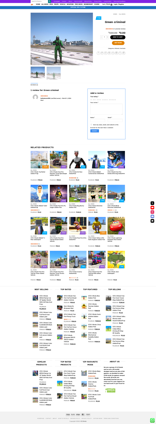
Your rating (94, 97)
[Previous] (34, 39)
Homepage (57, 1)
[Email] (152, 221)
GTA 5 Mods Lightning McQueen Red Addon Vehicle (115, 239)
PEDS (51, 4)
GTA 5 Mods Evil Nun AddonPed (75, 172)
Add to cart (118, 37)
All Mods (122, 14)
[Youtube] (152, 207)
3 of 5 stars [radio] (98, 100)
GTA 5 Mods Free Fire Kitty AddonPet (77, 238)
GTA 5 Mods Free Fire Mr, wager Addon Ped (58, 206)
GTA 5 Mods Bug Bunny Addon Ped (76, 206)
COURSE (96, 4)
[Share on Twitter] (102, 53)
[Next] (89, 39)
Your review (94, 102)
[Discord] (152, 216)
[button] (107, 4)
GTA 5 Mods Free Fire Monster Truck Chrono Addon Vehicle (57, 273)
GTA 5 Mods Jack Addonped (113, 272)
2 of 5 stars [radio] (94, 100)
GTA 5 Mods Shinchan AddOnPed (95, 206)
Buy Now (118, 43)
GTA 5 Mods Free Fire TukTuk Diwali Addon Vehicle (57, 239)
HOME (38, 4)
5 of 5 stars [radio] (112, 100)
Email (110, 117)
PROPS (56, 4)
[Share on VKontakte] (113, 53)
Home (115, 14)
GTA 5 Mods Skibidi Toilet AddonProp (39, 206)
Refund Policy (88, 1)
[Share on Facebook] (98, 53)
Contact (64, 1)
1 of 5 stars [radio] (91, 100)
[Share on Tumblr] (120, 53)
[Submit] (49, 1)
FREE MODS (79, 4)
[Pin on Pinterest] (109, 53)
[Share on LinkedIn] (116, 53)
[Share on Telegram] (123, 53)
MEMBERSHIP (88, 4)
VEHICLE (62, 4)
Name (92, 117)
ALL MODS (44, 4)
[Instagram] (152, 212)
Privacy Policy (98, 1)
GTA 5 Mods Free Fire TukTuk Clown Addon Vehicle (37, 273)
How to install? (78, 1)
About (70, 1)
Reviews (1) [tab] (34, 85)
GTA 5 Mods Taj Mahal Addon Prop (38, 172)
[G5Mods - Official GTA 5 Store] (32, 4)
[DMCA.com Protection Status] (109, 390)
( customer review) (119, 29)
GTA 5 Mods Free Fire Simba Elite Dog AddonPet (116, 172)
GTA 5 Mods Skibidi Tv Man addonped (38, 238)
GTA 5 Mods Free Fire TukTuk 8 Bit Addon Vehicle (95, 273)
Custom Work (107, 1)
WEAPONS (70, 4)
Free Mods (122, 48)
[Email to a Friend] (105, 53)
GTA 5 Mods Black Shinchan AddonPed (114, 206)
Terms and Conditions (119, 1)
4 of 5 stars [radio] (104, 100)
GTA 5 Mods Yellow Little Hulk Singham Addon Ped (96, 238)
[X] (152, 203)
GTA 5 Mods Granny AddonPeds (75, 272)
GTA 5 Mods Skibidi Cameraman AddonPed (96, 172)
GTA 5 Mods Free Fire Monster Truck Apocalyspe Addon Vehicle (58, 173)
